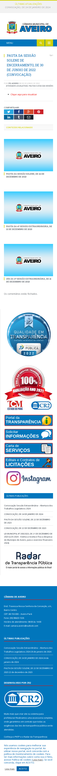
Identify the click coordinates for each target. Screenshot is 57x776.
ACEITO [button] (23, 768)
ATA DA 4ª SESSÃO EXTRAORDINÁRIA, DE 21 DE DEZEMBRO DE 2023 (28, 280)
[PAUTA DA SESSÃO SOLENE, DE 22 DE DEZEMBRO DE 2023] (28, 155)
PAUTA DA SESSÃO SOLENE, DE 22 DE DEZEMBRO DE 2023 (25, 175)
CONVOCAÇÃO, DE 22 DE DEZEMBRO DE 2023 (25, 528)
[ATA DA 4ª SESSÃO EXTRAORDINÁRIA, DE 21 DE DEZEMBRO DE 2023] (28, 260)
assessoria (37, 717)
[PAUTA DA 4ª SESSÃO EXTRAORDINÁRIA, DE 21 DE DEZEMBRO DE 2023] (28, 207)
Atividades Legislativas (17, 86)
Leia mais (37, 759)
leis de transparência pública (33, 725)
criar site (23, 713)
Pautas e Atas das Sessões (41, 86)
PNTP (17, 736)
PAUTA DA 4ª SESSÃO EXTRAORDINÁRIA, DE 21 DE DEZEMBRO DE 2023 (29, 228)
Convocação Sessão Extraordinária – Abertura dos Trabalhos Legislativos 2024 (28, 507)
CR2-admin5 (13, 83)
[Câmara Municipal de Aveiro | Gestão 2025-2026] (28, 26)
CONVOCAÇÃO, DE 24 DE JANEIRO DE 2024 (27, 7)
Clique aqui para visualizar (24, 94)
